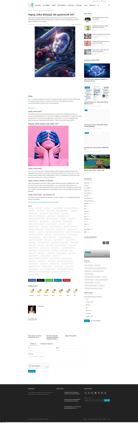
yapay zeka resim (73, 210)
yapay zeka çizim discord (33, 255)
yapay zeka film (32, 210)
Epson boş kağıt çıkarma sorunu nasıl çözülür (100, 18)
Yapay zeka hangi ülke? (71, 335)
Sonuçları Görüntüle (95, 320)
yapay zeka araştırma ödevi (44, 250)
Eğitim (85, 232)
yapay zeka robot (72, 218)
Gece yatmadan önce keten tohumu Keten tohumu (95, 268)
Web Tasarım (87, 229)
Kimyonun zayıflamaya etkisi (101, 279)
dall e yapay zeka (32, 231)
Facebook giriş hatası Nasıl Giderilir (101, 34)
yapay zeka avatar (32, 253)
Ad (28, 347)
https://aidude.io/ (32, 108)
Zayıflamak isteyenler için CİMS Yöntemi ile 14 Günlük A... (100, 26)
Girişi (94, 1)
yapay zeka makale (72, 245)
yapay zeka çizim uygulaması (52, 218)
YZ (76, 114)
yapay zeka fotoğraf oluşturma (63, 216)
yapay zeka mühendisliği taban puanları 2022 (55, 231)
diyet (85, 206)
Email (57, 347)
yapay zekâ (69, 223)
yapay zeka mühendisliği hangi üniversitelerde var (38, 258)
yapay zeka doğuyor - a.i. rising (66, 250)
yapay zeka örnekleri (44, 213)
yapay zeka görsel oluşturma (44, 271)
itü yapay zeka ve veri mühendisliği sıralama (61, 271)
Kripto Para (86, 182)
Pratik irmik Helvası (89, 274)
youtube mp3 (87, 271)
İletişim (84, 419)
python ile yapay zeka (69, 266)
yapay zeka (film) (72, 253)
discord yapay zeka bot (58, 266)
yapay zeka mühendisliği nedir (59, 234)
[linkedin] (102, 393)
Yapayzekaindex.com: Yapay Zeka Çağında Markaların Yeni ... (72, 407)
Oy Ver (87, 320)
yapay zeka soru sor (56, 255)
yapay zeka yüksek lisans (45, 255)
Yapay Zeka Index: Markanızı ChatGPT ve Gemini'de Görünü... (72, 393)
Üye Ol (98, 1)
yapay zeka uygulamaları (44, 221)
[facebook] (85, 393)
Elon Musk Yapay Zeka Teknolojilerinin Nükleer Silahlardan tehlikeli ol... (52, 337)
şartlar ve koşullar (102, 419)
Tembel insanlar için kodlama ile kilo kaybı (93, 288)
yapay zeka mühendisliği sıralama (71, 208)
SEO (85, 208)
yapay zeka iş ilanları (33, 250)
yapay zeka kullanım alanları (43, 242)
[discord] (95, 393)
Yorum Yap (31, 371)
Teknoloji (92, 5)
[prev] (104, 242)
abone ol (107, 400)
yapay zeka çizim (47, 208)
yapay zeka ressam (51, 261)
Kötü (60, 295)
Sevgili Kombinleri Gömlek (97, 271)
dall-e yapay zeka (32, 242)
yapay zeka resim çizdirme (51, 223)
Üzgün (67, 295)
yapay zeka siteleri (41, 253)
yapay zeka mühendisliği (57, 208)
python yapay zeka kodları (47, 266)
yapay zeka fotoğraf (50, 210)
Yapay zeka (31, 99)
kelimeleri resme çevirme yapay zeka (36, 234)
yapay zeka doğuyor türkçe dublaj (68, 247)
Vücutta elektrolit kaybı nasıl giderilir (92, 276)
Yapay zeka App (32, 171)
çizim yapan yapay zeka (33, 247)
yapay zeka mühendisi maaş (34, 266)
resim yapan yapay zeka (49, 229)
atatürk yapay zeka (48, 239)
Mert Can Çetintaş (96, 36)
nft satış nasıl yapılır (89, 279)
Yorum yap (30, 353)
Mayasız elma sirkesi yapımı (91, 285)
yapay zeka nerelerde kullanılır (67, 263)
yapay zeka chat (55, 250)
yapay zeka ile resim (42, 261)
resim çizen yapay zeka (54, 213)
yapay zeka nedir (38, 208)
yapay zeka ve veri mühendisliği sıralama (37, 216)
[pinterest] (98, 393)
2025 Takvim (97, 265)
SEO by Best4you (53, 419)
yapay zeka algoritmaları (58, 239)
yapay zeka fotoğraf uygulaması (35, 237)
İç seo (85, 213)
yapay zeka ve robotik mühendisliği (35, 239)
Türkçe (104, 1)
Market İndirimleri (88, 198)
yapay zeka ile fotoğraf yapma (56, 226)
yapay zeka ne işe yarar (33, 274)
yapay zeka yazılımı (44, 263)
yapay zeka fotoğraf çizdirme (61, 245)
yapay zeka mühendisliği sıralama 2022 (36, 223)
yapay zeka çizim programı (34, 226)
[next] (107, 242)
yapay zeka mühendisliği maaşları (64, 237)
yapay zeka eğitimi (49, 245)
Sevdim (38, 295)
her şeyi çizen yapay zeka (62, 253)
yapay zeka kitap (32, 245)
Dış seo (86, 211)
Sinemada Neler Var (89, 201)
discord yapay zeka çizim (72, 229)
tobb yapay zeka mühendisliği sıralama (65, 261)
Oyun (85, 5)
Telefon (85, 224)
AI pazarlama (101, 285)
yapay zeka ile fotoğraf (33, 221)
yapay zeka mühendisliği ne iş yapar (36, 229)
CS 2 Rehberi (46, 5)
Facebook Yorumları (46, 343)
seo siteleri (97, 282)
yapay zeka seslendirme (55, 258)
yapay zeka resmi (44, 226)
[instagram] (92, 393)
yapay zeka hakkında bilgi (67, 258)
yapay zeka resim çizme (72, 234)
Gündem (86, 195)
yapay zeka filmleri (64, 213)
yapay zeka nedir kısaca (56, 221)
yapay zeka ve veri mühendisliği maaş (73, 231)
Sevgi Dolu (46, 295)
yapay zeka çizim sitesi (33, 213)
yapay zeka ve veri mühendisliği (70, 226)
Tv (84, 226)
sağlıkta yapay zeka (74, 242)
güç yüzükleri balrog (89, 282)
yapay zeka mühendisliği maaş (62, 210)
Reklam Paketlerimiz (92, 419)
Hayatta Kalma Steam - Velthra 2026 (94, 170)
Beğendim (32, 295)
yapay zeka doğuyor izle (33, 269)
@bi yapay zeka (48, 234)
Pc (84, 221)
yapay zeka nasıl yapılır (44, 247)
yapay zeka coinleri (40, 210)
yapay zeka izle (41, 231)
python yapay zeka (51, 253)
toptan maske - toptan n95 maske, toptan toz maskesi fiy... (100, 50)
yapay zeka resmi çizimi (67, 221)
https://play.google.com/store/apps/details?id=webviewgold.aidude (43, 202)
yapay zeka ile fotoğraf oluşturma (49, 237)
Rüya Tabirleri (62, 5)
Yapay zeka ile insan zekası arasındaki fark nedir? (35, 336)
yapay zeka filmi (62, 223)
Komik (53, 295)
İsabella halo (40, 306)
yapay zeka (71, 5)
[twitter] (88, 393)
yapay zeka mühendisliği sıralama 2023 (65, 269)
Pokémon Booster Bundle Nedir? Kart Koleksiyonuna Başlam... (72, 400)
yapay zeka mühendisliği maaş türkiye (47, 269)
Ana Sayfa (38, 5)
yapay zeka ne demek (51, 216)
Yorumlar (33, 343)
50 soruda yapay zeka (61, 229)
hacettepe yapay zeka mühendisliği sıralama (59, 242)
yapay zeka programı (55, 247)
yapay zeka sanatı (32, 261)
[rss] (105, 393)
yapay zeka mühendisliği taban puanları (36, 218)
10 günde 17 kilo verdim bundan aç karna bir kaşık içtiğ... (101, 42)
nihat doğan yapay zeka (54, 263)
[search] (109, 5)
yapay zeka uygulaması (33, 263)
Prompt (54, 5)
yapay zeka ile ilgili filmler (71, 239)
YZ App (56, 185)
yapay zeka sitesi (40, 245)
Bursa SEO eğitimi (89, 265)
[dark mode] (109, 1)
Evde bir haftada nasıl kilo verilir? (94, 255)
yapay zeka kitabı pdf (33, 271)
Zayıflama (79, 5)
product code (2, 422)
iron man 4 (104, 276)
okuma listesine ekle (77, 24)
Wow (75, 295)
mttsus (93, 20)
